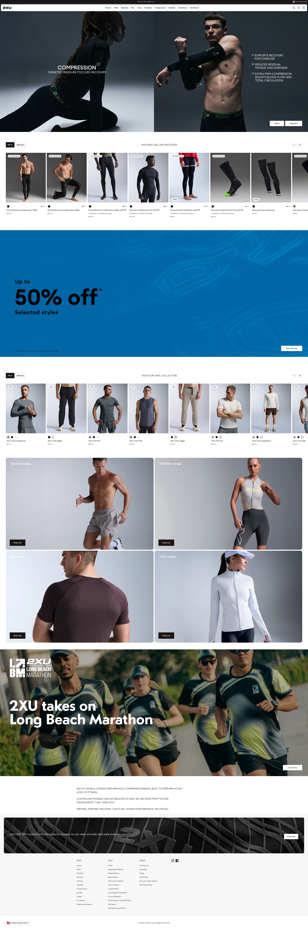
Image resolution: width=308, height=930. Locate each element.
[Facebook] (177, 860)
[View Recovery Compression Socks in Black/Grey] (294, 206)
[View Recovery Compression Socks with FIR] (230, 178)
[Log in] (298, 7)
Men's (277, 123)
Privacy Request (114, 896)
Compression (160, 8)
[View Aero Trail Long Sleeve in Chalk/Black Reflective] (16, 437)
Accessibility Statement (117, 893)
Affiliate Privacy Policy (117, 908)
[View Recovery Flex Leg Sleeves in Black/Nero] (253, 206)
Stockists (143, 869)
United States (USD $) (301, 2)
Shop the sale (291, 348)
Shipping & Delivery (115, 869)
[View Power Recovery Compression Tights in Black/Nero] (8, 206)
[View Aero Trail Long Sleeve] (26, 408)
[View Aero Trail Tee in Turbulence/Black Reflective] (90, 437)
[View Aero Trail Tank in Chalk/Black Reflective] (138, 437)
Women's (293, 123)
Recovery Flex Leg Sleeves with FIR (185, 210)
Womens (124, 8)
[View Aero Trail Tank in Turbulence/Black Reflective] (130, 437)
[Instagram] (172, 860)
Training (80, 881)
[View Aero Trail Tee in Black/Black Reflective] (93, 437)
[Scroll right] (299, 145)
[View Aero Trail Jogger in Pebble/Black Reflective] (53, 437)
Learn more (292, 768)
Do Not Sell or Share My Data (119, 900)
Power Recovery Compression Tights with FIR (107, 210)
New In (108, 8)
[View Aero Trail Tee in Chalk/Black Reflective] (97, 437)
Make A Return (113, 873)
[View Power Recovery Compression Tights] (26, 178)
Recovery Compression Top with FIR (144, 210)
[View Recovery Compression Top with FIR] (148, 178)
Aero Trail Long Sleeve (16, 441)
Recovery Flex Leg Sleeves (263, 210)
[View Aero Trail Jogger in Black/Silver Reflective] (49, 437)
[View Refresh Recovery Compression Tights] (67, 178)
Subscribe (291, 836)
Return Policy (113, 877)
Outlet (79, 896)
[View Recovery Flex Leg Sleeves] (271, 178)
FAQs (110, 865)
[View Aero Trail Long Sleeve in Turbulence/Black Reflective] (8, 437)
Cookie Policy (113, 889)
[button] (303, 7)
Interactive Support (84, 904)
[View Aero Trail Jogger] (67, 408)
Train (139, 8)
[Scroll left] (294, 145)
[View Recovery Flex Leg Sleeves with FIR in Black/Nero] (171, 206)
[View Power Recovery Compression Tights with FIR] (108, 178)
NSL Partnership (146, 885)
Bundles (172, 8)
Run (132, 8)
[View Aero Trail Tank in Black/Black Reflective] (134, 437)
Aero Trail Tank (135, 441)
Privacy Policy (113, 885)
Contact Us (144, 865)
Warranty (112, 904)
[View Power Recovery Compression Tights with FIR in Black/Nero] (90, 206)
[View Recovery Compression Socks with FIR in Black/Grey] (212, 206)
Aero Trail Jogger (55, 441)
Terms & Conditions (116, 881)
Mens (116, 8)
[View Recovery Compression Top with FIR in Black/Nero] (130, 206)
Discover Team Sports (148, 881)
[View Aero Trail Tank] (148, 408)
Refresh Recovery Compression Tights (64, 210)
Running (80, 877)
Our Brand (194, 8)
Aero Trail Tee (94, 441)
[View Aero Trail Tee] (108, 408)
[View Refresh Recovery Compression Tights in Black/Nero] (49, 206)
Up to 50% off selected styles (146, 1)
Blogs (142, 873)
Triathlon (148, 8)
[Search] (294, 7)
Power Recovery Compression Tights (22, 210)
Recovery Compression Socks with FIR (227, 210)
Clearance (182, 8)
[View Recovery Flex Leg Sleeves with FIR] (189, 178)
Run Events (144, 877)
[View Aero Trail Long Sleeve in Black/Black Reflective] (12, 437)
